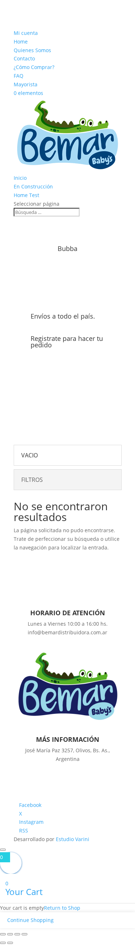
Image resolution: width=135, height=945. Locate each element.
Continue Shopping (30, 920)
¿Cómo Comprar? (34, 67)
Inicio (20, 177)
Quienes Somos (32, 50)
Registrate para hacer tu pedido (67, 341)
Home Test (26, 195)
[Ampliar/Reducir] (3, 934)
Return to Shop (62, 907)
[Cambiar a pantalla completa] (10, 934)
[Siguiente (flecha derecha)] (10, 943)
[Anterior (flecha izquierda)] (3, 943)
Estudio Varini (72, 839)
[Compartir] (17, 934)
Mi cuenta (26, 32)
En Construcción (33, 186)
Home (21, 41)
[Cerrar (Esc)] (24, 934)
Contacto (24, 58)
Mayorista (25, 84)
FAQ (18, 75)
